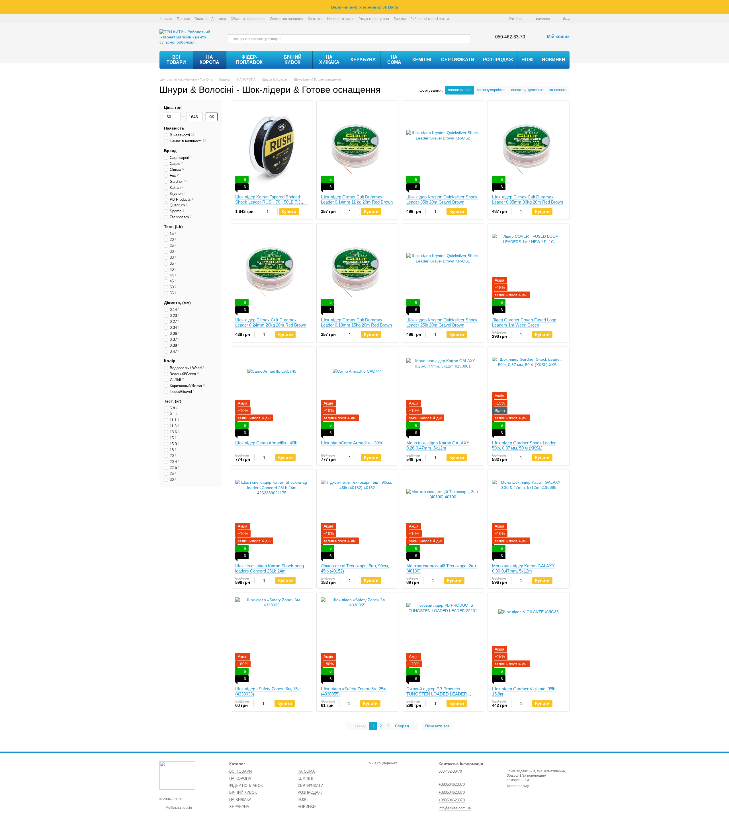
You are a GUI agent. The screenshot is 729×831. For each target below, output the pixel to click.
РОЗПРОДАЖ (498, 59)
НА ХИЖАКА (329, 60)
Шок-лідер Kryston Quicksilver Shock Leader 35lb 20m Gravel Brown (442, 199)
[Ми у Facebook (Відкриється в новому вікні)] (480, 18)
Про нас (183, 19)
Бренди (400, 19)
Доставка (218, 19)
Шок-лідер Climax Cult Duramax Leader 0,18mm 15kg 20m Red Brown (356, 322)
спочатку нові (459, 90)
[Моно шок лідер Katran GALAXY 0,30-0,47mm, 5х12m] (528, 516)
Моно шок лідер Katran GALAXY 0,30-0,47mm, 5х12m (523, 568)
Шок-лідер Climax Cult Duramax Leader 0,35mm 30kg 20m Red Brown (527, 199)
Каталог (165, 19)
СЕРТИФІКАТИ (457, 59)
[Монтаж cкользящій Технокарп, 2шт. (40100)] (443, 516)
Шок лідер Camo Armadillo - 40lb (266, 442)
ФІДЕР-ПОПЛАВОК (249, 60)
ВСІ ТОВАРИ (176, 60)
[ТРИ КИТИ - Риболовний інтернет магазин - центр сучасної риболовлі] (177, 775)
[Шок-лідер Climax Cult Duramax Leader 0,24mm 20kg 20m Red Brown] (271, 270)
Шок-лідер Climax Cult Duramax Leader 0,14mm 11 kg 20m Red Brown (357, 199)
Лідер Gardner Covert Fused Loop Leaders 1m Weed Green (524, 322)
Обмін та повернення (248, 19)
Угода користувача (374, 19)
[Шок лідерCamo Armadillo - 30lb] (357, 393)
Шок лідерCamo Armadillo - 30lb (351, 442)
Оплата (200, 19)
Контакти (315, 19)
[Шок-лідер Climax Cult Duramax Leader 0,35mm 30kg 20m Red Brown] (528, 147)
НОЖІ (527, 59)
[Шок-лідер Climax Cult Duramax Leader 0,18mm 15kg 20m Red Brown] (357, 270)
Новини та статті (341, 19)
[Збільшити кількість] (275, 211)
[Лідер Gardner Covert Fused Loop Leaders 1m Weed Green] (528, 270)
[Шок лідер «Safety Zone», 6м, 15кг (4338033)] (271, 639)
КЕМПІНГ (422, 59)
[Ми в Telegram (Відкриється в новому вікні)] (494, 18)
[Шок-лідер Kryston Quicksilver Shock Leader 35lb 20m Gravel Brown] (443, 147)
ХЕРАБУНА (363, 59)
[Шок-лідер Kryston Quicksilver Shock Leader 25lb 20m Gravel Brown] (443, 270)
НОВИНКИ (553, 59)
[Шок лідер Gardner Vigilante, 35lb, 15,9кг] (528, 639)
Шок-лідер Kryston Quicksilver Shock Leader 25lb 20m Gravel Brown (442, 322)
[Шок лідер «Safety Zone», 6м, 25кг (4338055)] (357, 639)
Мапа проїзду (518, 786)
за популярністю (491, 90)
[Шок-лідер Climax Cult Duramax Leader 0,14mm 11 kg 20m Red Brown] (357, 147)
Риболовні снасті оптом (429, 19)
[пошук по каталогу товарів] (465, 38)
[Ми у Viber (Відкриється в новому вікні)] (500, 18)
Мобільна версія (178, 808)
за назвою (558, 90)
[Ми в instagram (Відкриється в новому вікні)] (487, 18)
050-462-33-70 (510, 36)
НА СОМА (394, 60)
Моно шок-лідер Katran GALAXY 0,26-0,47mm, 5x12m (437, 445)
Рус (519, 18)
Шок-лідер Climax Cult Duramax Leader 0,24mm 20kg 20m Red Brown (270, 322)
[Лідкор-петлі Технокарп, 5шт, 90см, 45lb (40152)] (357, 516)
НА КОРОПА (209, 60)
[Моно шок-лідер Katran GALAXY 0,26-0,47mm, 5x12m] (443, 393)
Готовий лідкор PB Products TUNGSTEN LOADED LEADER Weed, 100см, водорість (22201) (437, 693)
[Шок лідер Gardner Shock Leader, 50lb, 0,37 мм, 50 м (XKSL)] (528, 393)
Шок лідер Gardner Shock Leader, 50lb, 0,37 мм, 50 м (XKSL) (524, 445)
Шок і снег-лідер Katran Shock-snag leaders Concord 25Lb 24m (269, 568)
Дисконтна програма (286, 19)
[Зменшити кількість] (260, 211)
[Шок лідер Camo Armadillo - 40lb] (271, 393)
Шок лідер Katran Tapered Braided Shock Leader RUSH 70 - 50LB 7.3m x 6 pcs (271, 202)
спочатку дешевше (527, 90)
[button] (724, 7)
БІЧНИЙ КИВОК (293, 60)
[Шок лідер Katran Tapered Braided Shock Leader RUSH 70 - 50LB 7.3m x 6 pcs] (271, 147)
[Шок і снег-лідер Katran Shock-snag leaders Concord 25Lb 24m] (271, 516)
